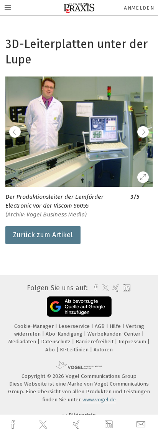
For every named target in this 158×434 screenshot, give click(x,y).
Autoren (103, 349)
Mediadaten (23, 341)
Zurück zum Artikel (43, 235)
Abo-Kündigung (65, 334)
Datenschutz (56, 341)
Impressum (133, 341)
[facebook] (14, 425)
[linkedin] (109, 425)
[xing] (77, 424)
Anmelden (139, 8)
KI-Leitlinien (75, 349)
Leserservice (75, 326)
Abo (50, 349)
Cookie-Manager (34, 326)
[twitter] (44, 424)
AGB (100, 326)
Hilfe (116, 326)
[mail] (142, 425)
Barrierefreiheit (95, 341)
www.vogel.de (99, 399)
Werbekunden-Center (114, 334)
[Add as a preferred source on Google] (79, 306)
